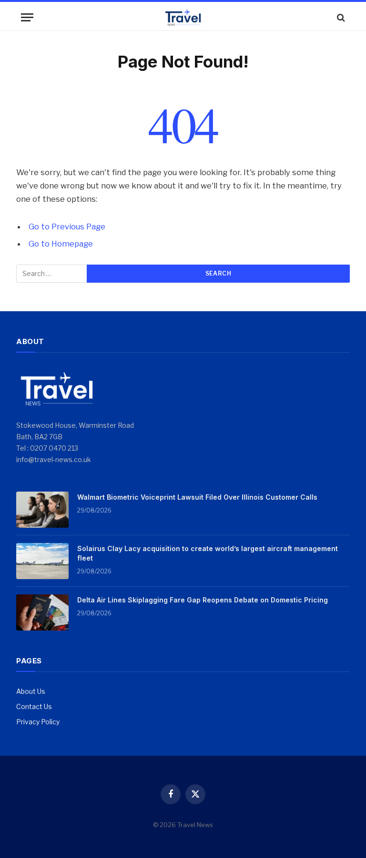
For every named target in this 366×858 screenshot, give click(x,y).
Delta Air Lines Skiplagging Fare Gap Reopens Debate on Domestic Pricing (202, 600)
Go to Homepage (61, 243)
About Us (30, 691)
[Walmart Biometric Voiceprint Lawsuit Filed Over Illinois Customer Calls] (42, 510)
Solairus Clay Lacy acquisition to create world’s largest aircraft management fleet (207, 553)
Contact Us (34, 706)
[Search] (340, 17)
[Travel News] (183, 17)
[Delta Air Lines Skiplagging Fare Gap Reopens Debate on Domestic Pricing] (42, 612)
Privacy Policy (38, 722)
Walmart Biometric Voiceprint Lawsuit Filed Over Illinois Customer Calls (197, 497)
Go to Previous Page (67, 226)
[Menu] (27, 17)
